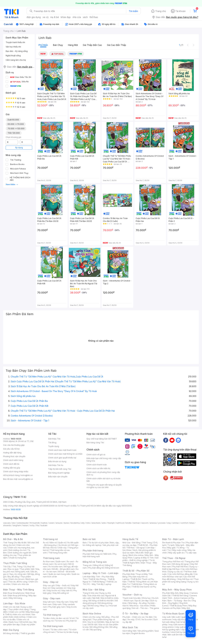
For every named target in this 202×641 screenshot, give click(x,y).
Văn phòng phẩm (145, 631)
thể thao (94, 17)
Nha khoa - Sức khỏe (139, 605)
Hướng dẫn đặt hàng (12, 452)
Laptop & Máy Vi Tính (144, 558)
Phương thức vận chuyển (14, 456)
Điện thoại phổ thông (17, 595)
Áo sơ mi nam (61, 564)
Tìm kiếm (133, 11)
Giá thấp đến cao (92, 45)
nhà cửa (77, 17)
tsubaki (44, 525)
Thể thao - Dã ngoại (135, 547)
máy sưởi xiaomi (182, 627)
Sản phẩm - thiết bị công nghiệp (140, 559)
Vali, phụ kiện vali (110, 545)
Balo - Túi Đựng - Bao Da (179, 600)
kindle (128, 523)
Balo (85, 542)
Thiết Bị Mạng (98, 581)
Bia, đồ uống (13, 576)
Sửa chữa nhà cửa (96, 595)
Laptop (108, 584)
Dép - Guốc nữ (62, 585)
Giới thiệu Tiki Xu (55, 465)
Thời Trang (147, 542)
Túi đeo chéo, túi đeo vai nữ (55, 618)
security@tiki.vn (25, 479)
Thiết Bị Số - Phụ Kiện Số (135, 570)
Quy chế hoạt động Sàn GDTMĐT (101, 439)
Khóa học (146, 598)
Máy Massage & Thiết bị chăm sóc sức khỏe (21, 613)
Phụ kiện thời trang (93, 550)
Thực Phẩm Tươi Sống (15, 563)
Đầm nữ (53, 542)
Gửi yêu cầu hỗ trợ (11, 449)
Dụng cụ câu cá (175, 571)
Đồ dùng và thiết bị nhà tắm (101, 600)
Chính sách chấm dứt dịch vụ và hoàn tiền (103, 479)
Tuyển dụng (53, 446)
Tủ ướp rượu (191, 552)
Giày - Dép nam (51, 598)
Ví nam (46, 629)
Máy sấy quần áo (176, 552)
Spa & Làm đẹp (142, 600)
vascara (6, 523)
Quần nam (60, 561)
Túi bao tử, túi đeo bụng (67, 632)
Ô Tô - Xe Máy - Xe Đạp (135, 613)
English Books (138, 633)
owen (51, 523)
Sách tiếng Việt (129, 631)
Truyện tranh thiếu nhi (15, 42)
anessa (153, 523)
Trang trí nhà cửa (90, 593)
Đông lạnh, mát (22, 571)
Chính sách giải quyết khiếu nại (62, 457)
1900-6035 (16, 439)
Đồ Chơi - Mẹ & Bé (13, 539)
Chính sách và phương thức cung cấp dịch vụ (103, 473)
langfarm (17, 525)
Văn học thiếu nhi (13, 47)
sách (85, 17)
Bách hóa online (136, 555)
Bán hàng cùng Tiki (95, 442)
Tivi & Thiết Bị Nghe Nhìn (138, 561)
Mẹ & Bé (139, 552)
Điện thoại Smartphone (13, 593)
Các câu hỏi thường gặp (14, 445)
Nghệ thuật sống (13, 55)
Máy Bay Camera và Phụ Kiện (179, 606)
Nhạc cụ (104, 605)
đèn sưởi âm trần (175, 634)
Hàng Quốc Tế (130, 539)
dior (14, 523)
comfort (184, 523)
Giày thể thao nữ (185, 579)
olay (169, 523)
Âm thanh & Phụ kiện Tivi (173, 542)
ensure (59, 523)
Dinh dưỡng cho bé (17, 550)
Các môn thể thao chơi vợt (180, 575)
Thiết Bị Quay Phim (178, 605)
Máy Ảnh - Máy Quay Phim (177, 589)
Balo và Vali (89, 539)
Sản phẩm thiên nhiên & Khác (19, 615)
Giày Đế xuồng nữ (61, 593)
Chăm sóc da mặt (11, 607)
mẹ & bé (54, 17)
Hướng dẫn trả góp (11, 468)
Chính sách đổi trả (11, 464)
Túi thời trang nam (53, 626)
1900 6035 (16, 509)
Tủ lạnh (171, 545)
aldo (104, 523)
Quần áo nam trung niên (59, 574)
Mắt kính (107, 554)
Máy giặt (171, 547)
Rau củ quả (13, 569)
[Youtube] (172, 440)
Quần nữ (62, 542)
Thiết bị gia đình (27, 633)
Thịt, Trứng (17, 566)
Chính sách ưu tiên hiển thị (98, 468)
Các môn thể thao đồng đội (180, 574)
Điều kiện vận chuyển (57, 476)
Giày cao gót (49, 585)
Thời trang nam (51, 558)
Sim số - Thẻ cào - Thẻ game (145, 608)
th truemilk (35, 523)
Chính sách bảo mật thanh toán (62, 450)
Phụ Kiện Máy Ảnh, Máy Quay (175, 593)
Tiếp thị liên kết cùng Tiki (59, 469)
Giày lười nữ (66, 590)
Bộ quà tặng (95, 629)
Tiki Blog (52, 442)
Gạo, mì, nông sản (18, 574)
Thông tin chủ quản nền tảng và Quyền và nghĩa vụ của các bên (104, 486)
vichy (32, 525)
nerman (136, 523)
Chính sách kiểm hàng (13, 460)
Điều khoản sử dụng (57, 461)
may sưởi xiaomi (176, 624)
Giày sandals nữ (58, 588)
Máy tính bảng (15, 598)
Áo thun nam (48, 561)
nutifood (120, 523)
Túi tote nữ (60, 621)
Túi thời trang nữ (52, 614)
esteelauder (23, 523)
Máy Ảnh (186, 608)
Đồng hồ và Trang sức (95, 561)
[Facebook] (165, 440)
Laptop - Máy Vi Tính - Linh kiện (100, 573)
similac (175, 523)
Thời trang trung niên (57, 552)
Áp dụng (19, 147)
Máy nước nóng (179, 550)
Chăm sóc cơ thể (16, 612)
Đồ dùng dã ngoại (180, 564)
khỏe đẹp (66, 17)
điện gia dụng (34, 17)
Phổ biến (43, 45)
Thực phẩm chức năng (18, 609)
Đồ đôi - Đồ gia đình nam (63, 569)
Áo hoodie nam (55, 566)
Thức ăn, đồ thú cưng (17, 581)
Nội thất (95, 598)
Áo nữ (45, 542)
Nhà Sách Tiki (130, 627)
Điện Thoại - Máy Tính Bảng (18, 589)
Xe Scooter (147, 619)
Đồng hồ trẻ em (112, 568)
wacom (144, 523)
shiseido (7, 525)
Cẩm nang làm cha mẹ (16, 60)
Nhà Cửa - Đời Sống (93, 589)
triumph (111, 523)
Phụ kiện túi (71, 621)
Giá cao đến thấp (116, 45)
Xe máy (131, 619)
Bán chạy (58, 45)
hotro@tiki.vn (27, 475)
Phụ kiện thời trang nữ (92, 554)
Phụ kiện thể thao (180, 566)
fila (37, 525)
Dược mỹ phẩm (28, 624)
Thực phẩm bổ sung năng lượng (180, 580)
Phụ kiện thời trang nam (99, 555)
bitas (192, 523)
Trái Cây (7, 566)
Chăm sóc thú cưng (91, 617)
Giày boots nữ (53, 590)
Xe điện (149, 617)
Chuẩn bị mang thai (17, 558)
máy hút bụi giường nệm (179, 628)
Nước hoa (13, 622)
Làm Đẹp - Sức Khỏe (14, 603)
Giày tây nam (62, 602)
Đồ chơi (31, 542)
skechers (96, 523)
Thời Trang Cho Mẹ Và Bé (14, 542)
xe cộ (45, 17)
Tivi (169, 550)
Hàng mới (73, 45)
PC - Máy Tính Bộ (95, 584)
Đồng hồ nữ (98, 565)
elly (83, 523)
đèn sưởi (176, 617)
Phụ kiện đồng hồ (96, 568)
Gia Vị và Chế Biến (96, 622)
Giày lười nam (49, 602)
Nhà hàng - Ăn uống (137, 603)
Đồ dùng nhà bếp (11, 633)
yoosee (161, 523)
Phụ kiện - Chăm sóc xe (133, 617)
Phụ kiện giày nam (56, 607)
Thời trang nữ (50, 539)
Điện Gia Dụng (11, 630)
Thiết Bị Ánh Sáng (180, 595)
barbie (44, 523)
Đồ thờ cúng (93, 605)
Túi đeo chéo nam (59, 629)
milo (88, 523)
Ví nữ (72, 618)
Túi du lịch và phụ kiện (98, 542)
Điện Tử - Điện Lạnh (173, 539)
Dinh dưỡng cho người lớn (19, 552)
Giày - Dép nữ (50, 582)
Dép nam (57, 604)
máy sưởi (166, 617)
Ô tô (138, 619)
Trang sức (87, 565)
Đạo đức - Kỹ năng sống (17, 51)
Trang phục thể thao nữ (172, 561)
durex (66, 523)
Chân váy (62, 547)
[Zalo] (178, 440)
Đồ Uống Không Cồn (99, 627)
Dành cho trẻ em (16, 579)
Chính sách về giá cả (95, 454)
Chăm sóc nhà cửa (20, 584)
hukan (25, 525)
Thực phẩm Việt (27, 569)
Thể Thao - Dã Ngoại (173, 558)
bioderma (75, 523)
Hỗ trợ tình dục (26, 622)
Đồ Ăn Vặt (92, 624)
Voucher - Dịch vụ (132, 594)
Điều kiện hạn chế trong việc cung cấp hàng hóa (103, 459)
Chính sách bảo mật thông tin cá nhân (65, 454)
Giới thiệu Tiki (54, 439)
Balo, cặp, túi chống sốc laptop (101, 543)
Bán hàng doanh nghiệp (59, 473)
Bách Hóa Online (92, 613)
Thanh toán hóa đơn (131, 598)
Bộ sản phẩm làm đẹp (19, 623)
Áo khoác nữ (64, 545)
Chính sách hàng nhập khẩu (15, 471)
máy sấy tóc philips (182, 619)
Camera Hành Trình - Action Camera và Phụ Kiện (179, 598)
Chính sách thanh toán (96, 464)
